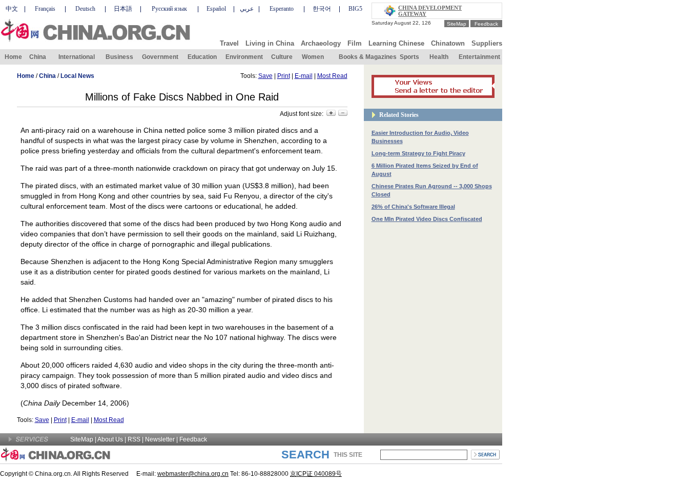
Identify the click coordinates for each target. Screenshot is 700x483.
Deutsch (85, 8)
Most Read (332, 75)
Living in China (269, 43)
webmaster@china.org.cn (193, 473)
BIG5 (355, 8)
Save (265, 75)
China (37, 57)
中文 (12, 8)
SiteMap (456, 24)
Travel (229, 43)
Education (202, 57)
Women (313, 57)
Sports (409, 57)
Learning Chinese (396, 43)
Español (216, 8)
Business (119, 57)
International (76, 57)
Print (283, 75)
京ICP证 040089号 (316, 473)
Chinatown (448, 43)
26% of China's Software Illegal (413, 207)
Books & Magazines (368, 57)
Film (354, 43)
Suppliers (486, 43)
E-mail (304, 75)
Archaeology (321, 43)
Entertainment (479, 57)
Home (13, 57)
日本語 (123, 8)
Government (160, 57)
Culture (282, 57)
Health (438, 57)
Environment (244, 57)
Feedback (486, 24)
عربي (247, 8)
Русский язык (169, 8)
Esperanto (282, 8)
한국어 (322, 8)
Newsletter (160, 439)
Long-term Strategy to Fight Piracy (418, 153)
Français (45, 8)
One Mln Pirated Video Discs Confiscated (427, 219)
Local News (77, 75)
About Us (110, 439)
